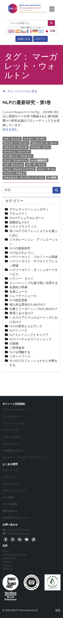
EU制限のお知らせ (13, 450)
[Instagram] (13, 539)
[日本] (46, 31)
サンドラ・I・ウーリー (16, 142)
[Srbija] (52, 31)
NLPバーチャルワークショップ (30, 339)
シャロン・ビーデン (34, 138)
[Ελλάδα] (41, 31)
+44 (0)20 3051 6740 (17, 529)
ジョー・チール (46, 169)
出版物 (13, 343)
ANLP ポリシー (11, 443)
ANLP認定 (8, 497)
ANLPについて (11, 483)
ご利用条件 (17, 348)
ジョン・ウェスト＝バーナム (19, 169)
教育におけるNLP (21, 313)
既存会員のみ (10, 510)
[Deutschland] (35, 31)
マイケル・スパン (40, 147)
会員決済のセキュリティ (16, 517)
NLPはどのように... (22, 253)
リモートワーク (20, 356)
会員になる (24, 38)
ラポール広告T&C (13, 437)
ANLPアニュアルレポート (26, 218)
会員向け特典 (18, 287)
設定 (57, 610)
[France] (29, 31)
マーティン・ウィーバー (17, 151)
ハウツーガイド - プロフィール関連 (33, 257)
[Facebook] (6, 539)
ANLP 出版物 (10, 504)
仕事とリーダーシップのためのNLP (33, 309)
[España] (17, 31)
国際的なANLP (19, 222)
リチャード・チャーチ (15, 147)
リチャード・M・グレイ (44, 142)
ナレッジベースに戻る (21, 91)
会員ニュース (18, 291)
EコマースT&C (11, 430)
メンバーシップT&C (14, 423)
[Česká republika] (23, 31)
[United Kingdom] (11, 31)
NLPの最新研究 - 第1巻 (27, 102)
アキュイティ (18, 213)
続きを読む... (11, 129)
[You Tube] (27, 539)
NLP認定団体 (18, 300)
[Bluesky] (33, 539)
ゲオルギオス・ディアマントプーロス (24, 177)
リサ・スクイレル (13, 164)
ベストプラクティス (23, 226)
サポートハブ (10, 470)
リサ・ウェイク (12, 138)
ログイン (40, 38)
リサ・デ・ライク (35, 164)
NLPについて (10, 476)
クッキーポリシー (13, 416)
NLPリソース (18, 330)
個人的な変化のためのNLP (27, 304)
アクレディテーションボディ (29, 209)
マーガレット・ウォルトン (18, 156)
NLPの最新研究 (39, 160)
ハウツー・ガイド (21, 278)
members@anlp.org (18, 533)
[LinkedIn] (19, 539)
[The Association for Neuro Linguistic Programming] (27, 8)
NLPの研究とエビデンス (25, 326)
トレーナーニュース (23, 296)
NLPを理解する (19, 352)
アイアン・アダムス (14, 173)
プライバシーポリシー (15, 409)
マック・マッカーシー (15, 160)
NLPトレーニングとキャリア (28, 335)
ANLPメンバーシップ (15, 490)
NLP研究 (51, 177)
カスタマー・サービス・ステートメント (25, 457)
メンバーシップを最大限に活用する (33, 283)
